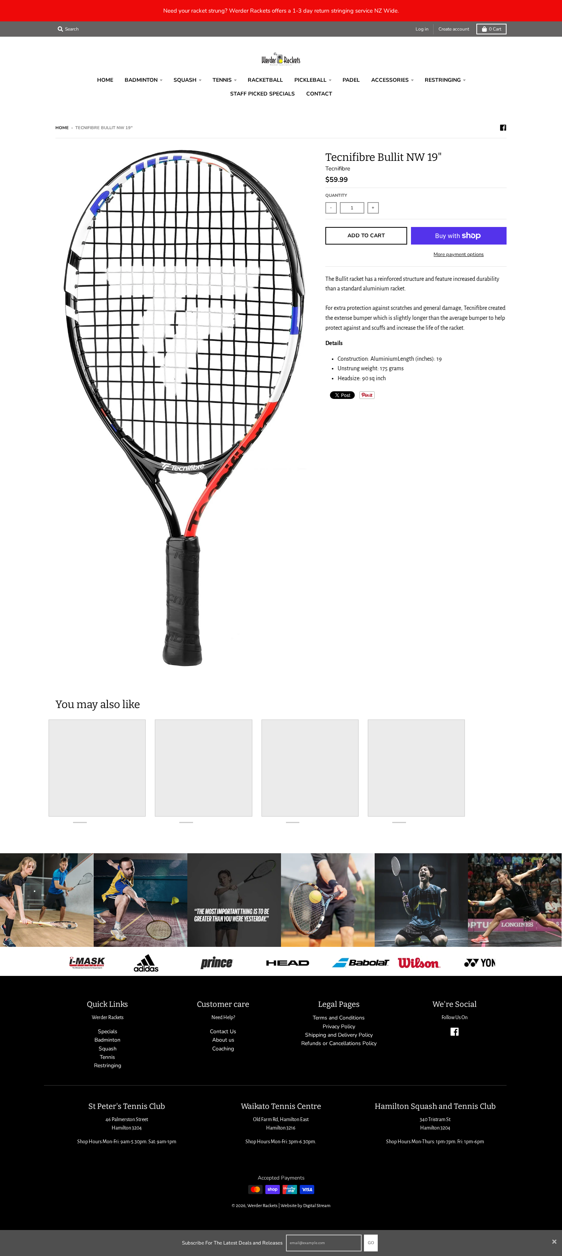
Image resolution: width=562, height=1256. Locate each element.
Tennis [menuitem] (222, 80)
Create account (454, 29)
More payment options (459, 254)
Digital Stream (316, 1205)
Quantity (336, 195)
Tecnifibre (337, 168)
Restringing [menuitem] (443, 80)
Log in (422, 29)
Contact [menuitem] (319, 93)
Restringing (107, 1065)
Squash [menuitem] (185, 80)
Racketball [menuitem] (265, 80)
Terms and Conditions (339, 1017)
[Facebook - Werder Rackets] (503, 127)
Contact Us (223, 1031)
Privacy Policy (339, 1026)
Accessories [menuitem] (390, 80)
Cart (495, 29)
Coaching (223, 1048)
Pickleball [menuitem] (310, 80)
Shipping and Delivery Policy (339, 1035)
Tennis (107, 1057)
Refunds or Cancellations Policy (339, 1043)
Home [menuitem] (105, 80)
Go (371, 1243)
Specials (107, 1031)
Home (62, 128)
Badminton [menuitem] (141, 80)
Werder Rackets (262, 1205)
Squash (108, 1048)
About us (223, 1040)
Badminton (107, 1040)
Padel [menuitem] (351, 80)
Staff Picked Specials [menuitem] (262, 93)
